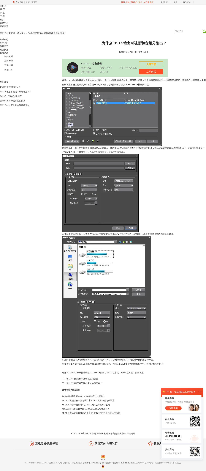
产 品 (2, 13)
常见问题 (21, 33)
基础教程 (8, 56)
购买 (2, 20)
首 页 (2, 9)
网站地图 (131, 433)
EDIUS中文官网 (7, 33)
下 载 (2, 16)
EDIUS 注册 (90, 433)
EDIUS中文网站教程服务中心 (133, 364)
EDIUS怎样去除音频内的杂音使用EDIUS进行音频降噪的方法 (91, 413)
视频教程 (4, 53)
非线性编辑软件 (84, 373)
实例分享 (8, 70)
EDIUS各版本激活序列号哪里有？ (16, 92)
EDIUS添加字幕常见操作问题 (84, 379)
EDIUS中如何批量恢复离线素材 (15, 105)
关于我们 (112, 433)
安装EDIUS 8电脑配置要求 (12, 101)
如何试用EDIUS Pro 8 (10, 87)
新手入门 (4, 43)
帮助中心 (4, 23)
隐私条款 (121, 433)
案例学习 (4, 26)
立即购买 (151, 71)
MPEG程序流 (112, 373)
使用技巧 (4, 46)
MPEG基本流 (127, 373)
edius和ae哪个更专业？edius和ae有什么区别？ (83, 396)
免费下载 (151, 64)
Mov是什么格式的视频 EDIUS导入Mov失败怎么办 (86, 409)
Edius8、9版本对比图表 (11, 96)
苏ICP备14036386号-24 (94, 463)
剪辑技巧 (8, 65)
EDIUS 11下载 (77, 433)
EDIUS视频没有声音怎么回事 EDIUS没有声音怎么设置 (88, 400)
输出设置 (139, 373)
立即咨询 (173, 408)
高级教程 (8, 61)
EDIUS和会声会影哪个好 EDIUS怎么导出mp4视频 (86, 405)
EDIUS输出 (99, 373)
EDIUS (3, 6)
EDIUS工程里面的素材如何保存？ (86, 383)
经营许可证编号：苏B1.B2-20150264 (122, 463)
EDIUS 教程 (102, 433)
